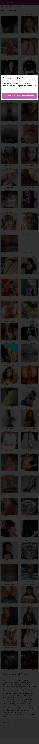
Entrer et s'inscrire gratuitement (19, 96)
